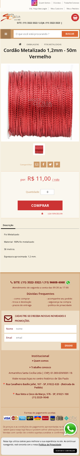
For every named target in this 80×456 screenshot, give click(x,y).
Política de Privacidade (50, 444)
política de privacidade (60, 305)
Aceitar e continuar (65, 450)
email (9, 337)
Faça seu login (40, 8)
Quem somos (41, 360)
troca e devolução (22, 301)
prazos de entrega (22, 305)
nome (9, 328)
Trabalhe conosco (40, 367)
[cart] (75, 17)
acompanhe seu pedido (60, 298)
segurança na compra (60, 301)
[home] (10, 17)
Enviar (69, 345)
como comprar (22, 298)
